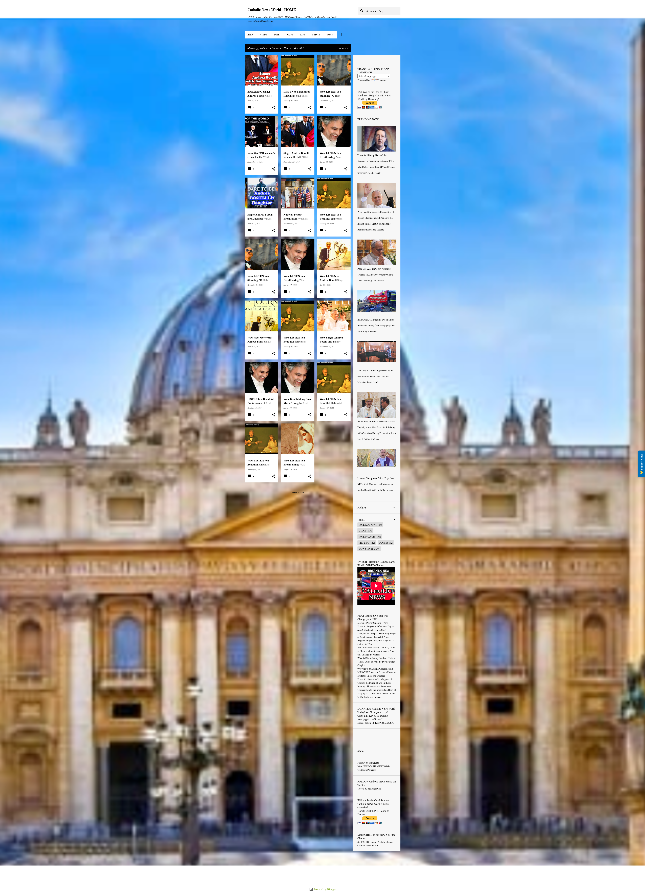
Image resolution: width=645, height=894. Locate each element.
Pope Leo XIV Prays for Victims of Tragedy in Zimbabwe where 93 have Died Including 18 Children (375, 274)
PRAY (330, 34)
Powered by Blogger (324, 889)
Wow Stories (367, 548)
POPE (277, 34)
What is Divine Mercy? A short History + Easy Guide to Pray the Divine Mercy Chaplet (376, 661)
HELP (250, 34)
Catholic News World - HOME (271, 9)
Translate (381, 80)
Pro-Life (364, 542)
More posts (297, 492)
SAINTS (316, 34)
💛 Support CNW (641, 464)
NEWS (290, 34)
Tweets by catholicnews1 (369, 788)
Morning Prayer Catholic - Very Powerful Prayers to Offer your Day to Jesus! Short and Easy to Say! (375, 626)
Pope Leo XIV (367, 524)
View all (343, 48)
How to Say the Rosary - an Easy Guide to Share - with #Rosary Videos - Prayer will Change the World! (376, 651)
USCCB (362, 530)
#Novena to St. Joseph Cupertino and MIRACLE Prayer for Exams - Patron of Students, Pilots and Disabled (376, 672)
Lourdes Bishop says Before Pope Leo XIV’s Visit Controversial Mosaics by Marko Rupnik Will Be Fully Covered (375, 484)
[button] (274, 107)
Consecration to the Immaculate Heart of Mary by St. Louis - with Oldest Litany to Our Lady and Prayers (376, 693)
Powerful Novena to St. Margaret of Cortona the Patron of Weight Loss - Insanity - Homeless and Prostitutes (374, 683)
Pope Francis (367, 536)
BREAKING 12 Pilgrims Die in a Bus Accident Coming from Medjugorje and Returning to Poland (376, 325)
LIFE (302, 34)
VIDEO (263, 34)
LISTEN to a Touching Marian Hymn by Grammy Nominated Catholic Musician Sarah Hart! (375, 376)
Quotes (383, 542)
